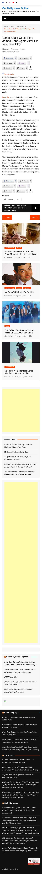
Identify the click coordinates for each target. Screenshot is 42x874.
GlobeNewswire (11, 803)
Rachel (6, 49)
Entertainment (8, 52)
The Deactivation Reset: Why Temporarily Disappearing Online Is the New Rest (19, 473)
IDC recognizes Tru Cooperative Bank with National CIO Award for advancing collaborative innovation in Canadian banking (19, 840)
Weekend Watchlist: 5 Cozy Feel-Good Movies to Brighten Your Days (18, 446)
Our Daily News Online (15, 8)
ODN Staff (9, 336)
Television (27, 288)
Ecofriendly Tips (11, 713)
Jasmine (9, 257)
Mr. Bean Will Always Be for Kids (19, 292)
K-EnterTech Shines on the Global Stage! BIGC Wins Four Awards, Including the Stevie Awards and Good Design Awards (19, 820)
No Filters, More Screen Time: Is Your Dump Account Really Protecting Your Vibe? (20, 465)
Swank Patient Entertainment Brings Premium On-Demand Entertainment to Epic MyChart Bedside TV (20, 850)
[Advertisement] (21, 410)
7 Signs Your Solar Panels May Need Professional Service (17, 458)
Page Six (5, 97)
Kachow (9, 296)
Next (33, 217)
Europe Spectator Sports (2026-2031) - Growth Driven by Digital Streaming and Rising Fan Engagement (19, 810)
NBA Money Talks (10, 677)
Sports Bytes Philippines (17, 657)
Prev (8, 217)
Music (7, 326)
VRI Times (8, 755)
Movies (16, 52)
